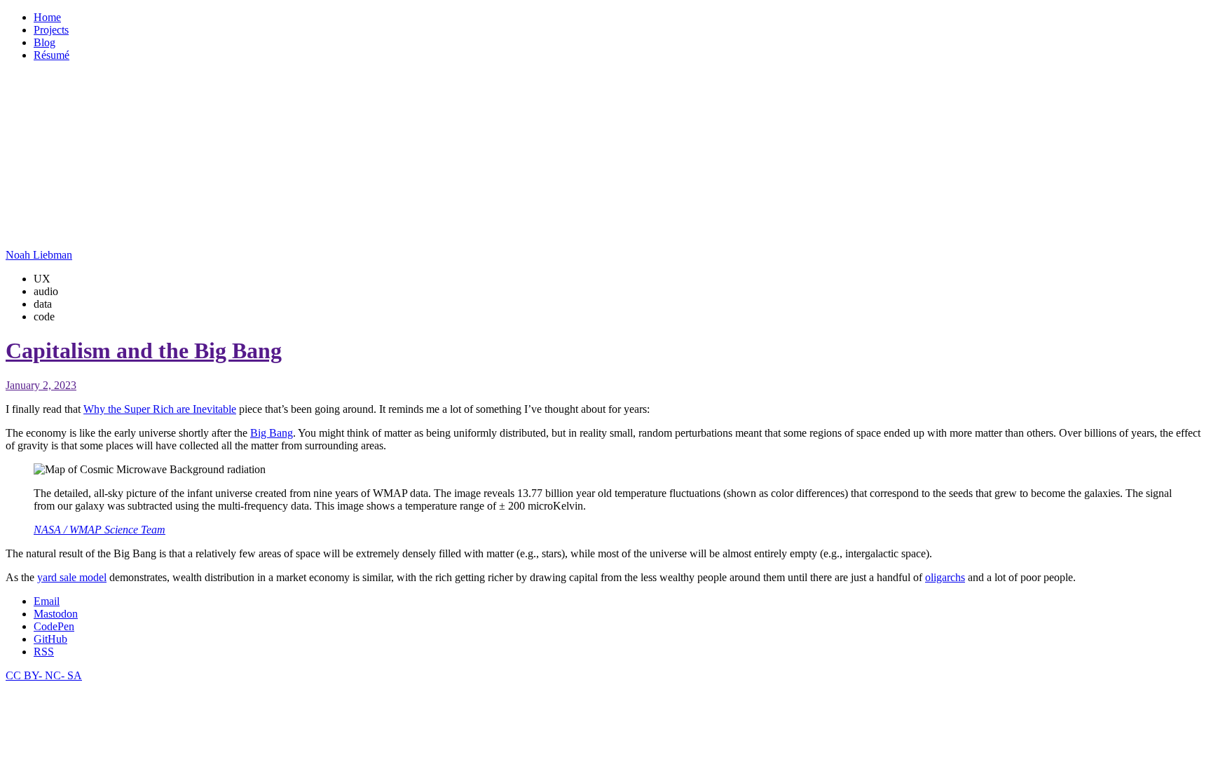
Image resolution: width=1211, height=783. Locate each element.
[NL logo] (55, 231)
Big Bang (271, 433)
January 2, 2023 (41, 385)
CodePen (54, 626)
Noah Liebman (39, 255)
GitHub (50, 639)
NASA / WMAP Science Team (99, 530)
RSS (44, 652)
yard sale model (72, 577)
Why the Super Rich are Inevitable (159, 409)
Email (47, 601)
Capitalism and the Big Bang (144, 350)
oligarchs (945, 577)
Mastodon (56, 614)
